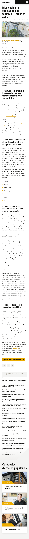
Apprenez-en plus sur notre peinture (12, 359)
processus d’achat (11, 116)
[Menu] (27, 2)
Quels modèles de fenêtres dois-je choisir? (14, 431)
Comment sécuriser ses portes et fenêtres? (14, 418)
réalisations (15, 348)
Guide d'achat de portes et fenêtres (10, 40)
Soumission (21, 2)
